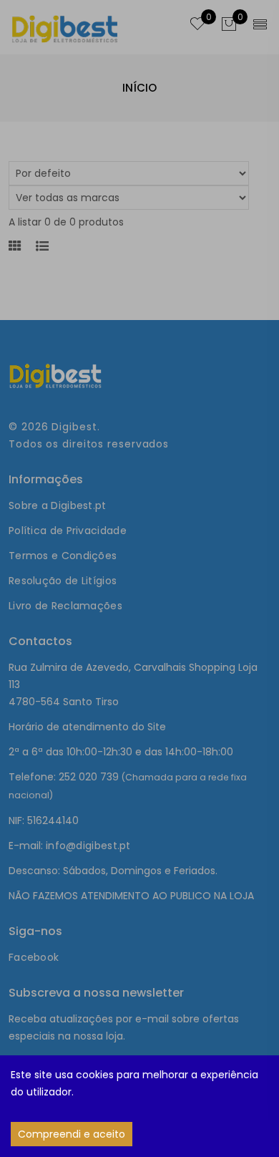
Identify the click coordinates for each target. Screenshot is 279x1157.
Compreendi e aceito (71, 1134)
